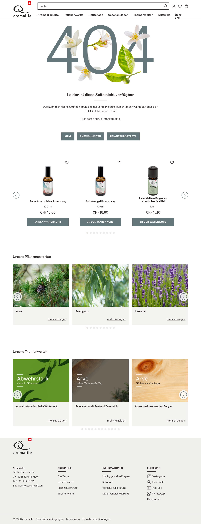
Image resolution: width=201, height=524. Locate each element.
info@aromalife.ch (32, 485)
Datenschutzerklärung (115, 493)
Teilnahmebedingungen (96, 519)
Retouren (107, 482)
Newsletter (153, 499)
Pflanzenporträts (123, 136)
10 (112, 429)
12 (119, 429)
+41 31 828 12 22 (26, 481)
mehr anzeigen (57, 319)
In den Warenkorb (48, 221)
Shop (67, 136)
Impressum (73, 519)
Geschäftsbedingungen (50, 519)
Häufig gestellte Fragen (116, 476)
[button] (165, 6)
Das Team (63, 476)
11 (115, 429)
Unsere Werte (66, 482)
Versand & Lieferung (114, 487)
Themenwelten (90, 136)
